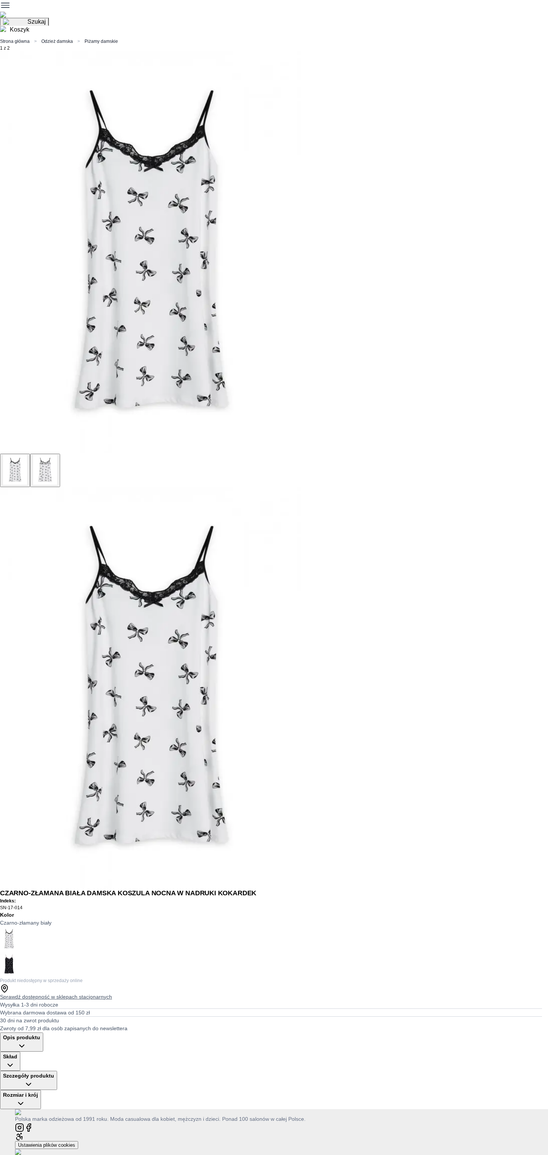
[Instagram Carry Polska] (19, 1127)
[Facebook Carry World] (28, 1127)
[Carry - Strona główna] (25, 1112)
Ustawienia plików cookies (46, 1145)
